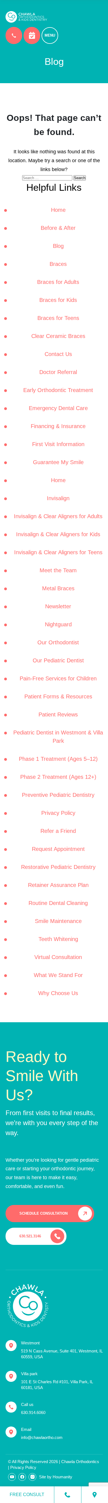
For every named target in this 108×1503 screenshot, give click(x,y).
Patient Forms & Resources (58, 696)
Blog (58, 246)
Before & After (58, 228)
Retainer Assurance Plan (58, 885)
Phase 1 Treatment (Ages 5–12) (58, 759)
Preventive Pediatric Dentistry (58, 795)
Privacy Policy (58, 813)
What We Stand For (58, 975)
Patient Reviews (58, 714)
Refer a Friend (58, 831)
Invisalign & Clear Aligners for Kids (58, 534)
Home (58, 210)
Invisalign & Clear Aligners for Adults (58, 516)
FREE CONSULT (27, 1494)
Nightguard (58, 624)
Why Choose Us (58, 993)
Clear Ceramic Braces (58, 336)
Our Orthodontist (58, 642)
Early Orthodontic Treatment (58, 390)
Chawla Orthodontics (80, 1461)
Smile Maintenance (58, 921)
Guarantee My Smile (58, 462)
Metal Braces (58, 588)
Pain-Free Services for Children (58, 678)
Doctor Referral (58, 372)
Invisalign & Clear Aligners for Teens (58, 552)
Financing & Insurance (58, 426)
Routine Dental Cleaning (58, 903)
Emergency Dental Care (58, 408)
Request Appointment (58, 849)
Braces (58, 264)
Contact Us (58, 354)
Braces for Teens (58, 318)
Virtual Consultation (58, 957)
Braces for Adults (58, 282)
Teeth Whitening (58, 939)
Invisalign (58, 498)
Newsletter (58, 606)
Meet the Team (58, 570)
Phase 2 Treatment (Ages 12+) (58, 777)
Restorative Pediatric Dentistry (58, 867)
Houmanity (62, 1476)
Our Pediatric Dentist (58, 660)
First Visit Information (58, 444)
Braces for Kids (58, 300)
